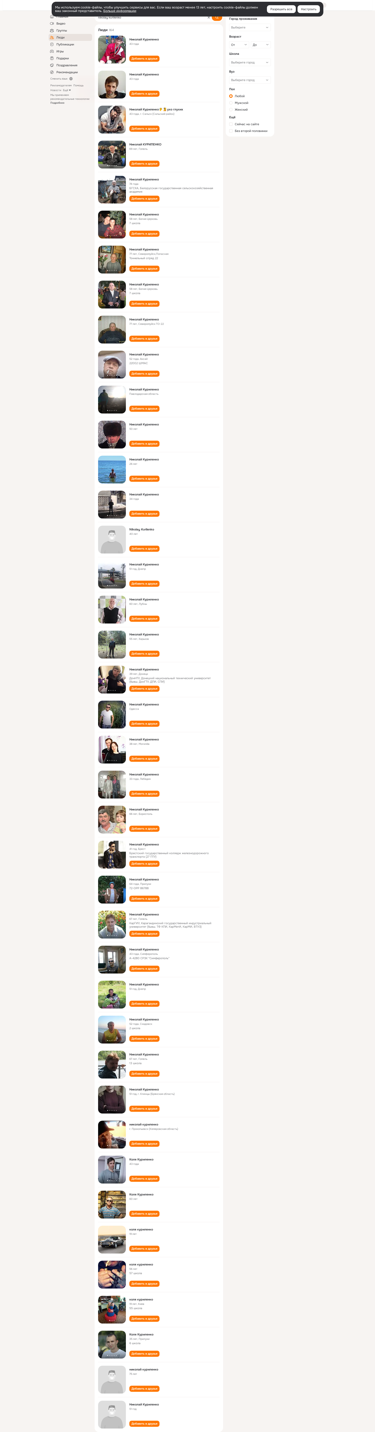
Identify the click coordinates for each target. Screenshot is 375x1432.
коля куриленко (141, 1229)
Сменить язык (58, 78)
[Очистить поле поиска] (208, 17)
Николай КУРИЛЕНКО (145, 144)
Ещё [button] (65, 90)
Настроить (308, 9)
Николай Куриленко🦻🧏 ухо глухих (156, 109)
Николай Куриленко (144, 39)
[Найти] (217, 17)
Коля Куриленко (141, 1159)
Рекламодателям (61, 85)
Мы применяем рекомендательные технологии (69, 99)
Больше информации (119, 11)
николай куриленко (143, 1124)
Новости (55, 90)
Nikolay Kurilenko (141, 529)
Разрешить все (281, 9)
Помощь (78, 85)
